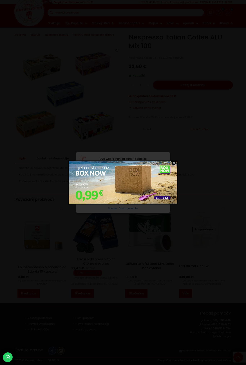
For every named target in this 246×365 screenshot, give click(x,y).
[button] (8, 357)
